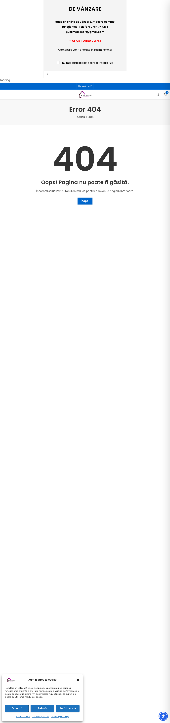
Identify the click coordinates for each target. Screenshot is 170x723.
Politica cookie (23, 716)
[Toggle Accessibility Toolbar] (163, 716)
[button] (78, 680)
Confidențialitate (40, 716)
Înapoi (85, 201)
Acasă (81, 117)
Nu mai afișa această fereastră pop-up (87, 63)
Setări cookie (68, 708)
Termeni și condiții (60, 716)
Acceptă (17, 708)
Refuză (42, 708)
